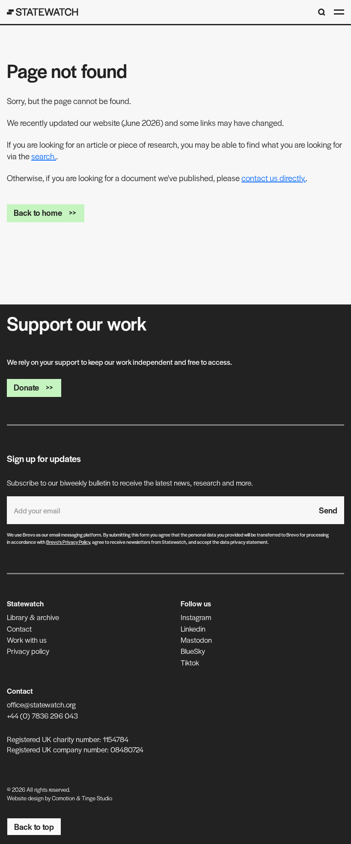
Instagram (196, 617)
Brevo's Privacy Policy (68, 541)
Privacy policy (28, 651)
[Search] (321, 12)
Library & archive (33, 617)
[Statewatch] (42, 12)
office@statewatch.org (41, 704)
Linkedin (193, 628)
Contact (19, 628)
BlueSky (193, 651)
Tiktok (190, 662)
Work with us (27, 640)
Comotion (63, 798)
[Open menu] (339, 12)
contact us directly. (273, 178)
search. (43, 156)
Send (328, 510)
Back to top (34, 826)
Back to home (38, 212)
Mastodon (196, 640)
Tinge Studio (97, 798)
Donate (26, 387)
